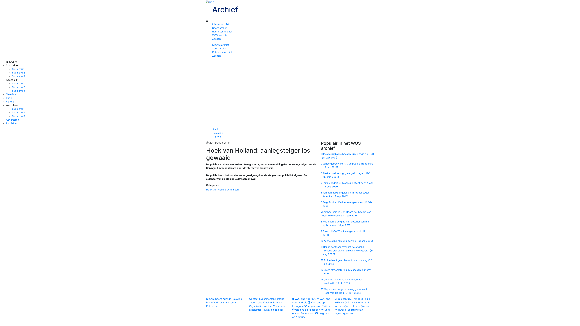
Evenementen (267, 298)
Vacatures (279, 306)
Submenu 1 (18, 68)
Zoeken (216, 38)
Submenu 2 (18, 72)
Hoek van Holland (216, 189)
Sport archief (219, 27)
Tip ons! (217, 136)
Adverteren (12, 119)
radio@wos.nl (362, 306)
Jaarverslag (256, 302)
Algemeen (233, 189)
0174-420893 (349, 298)
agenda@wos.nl (344, 313)
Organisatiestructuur (260, 306)
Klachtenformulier (273, 302)
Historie (279, 298)
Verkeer (10, 101)
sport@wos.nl (356, 309)
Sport (218, 298)
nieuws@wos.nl (360, 302)
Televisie (11, 94)
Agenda (226, 298)
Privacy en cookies (273, 309)
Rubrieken (11, 123)
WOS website (219, 35)
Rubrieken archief (222, 31)
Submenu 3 (18, 76)
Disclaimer (255, 309)
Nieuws (210, 298)
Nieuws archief (220, 24)
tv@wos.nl (341, 309)
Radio (9, 97)
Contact (253, 298)
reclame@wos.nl (344, 306)
